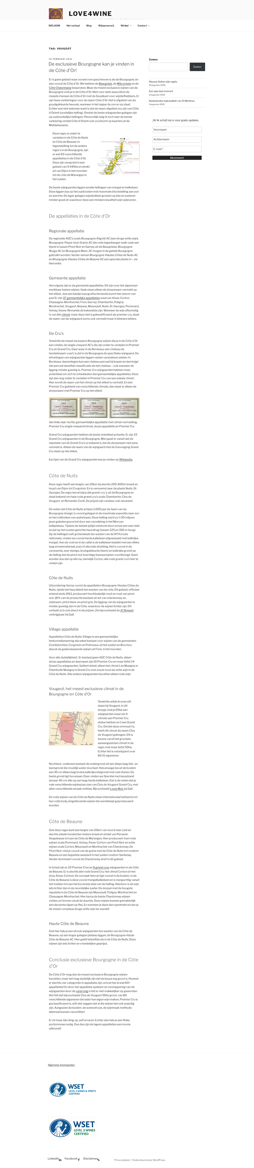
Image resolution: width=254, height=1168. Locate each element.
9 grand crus (101, 867)
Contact (142, 25)
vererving (82, 991)
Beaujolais (105, 83)
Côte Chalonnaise (60, 87)
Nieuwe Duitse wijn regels (163, 81)
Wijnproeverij (106, 25)
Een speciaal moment (161, 91)
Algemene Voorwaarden (61, 1064)
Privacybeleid (121, 1159)
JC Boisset (127, 610)
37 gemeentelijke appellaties (81, 298)
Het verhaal (73, 25)
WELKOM (54, 25)
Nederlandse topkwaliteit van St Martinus (172, 100)
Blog (89, 25)
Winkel (125, 25)
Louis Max (117, 788)
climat (66, 314)
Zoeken (153, 59)
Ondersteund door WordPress (148, 1159)
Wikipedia (125, 459)
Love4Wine (90, 13)
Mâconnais (124, 83)
